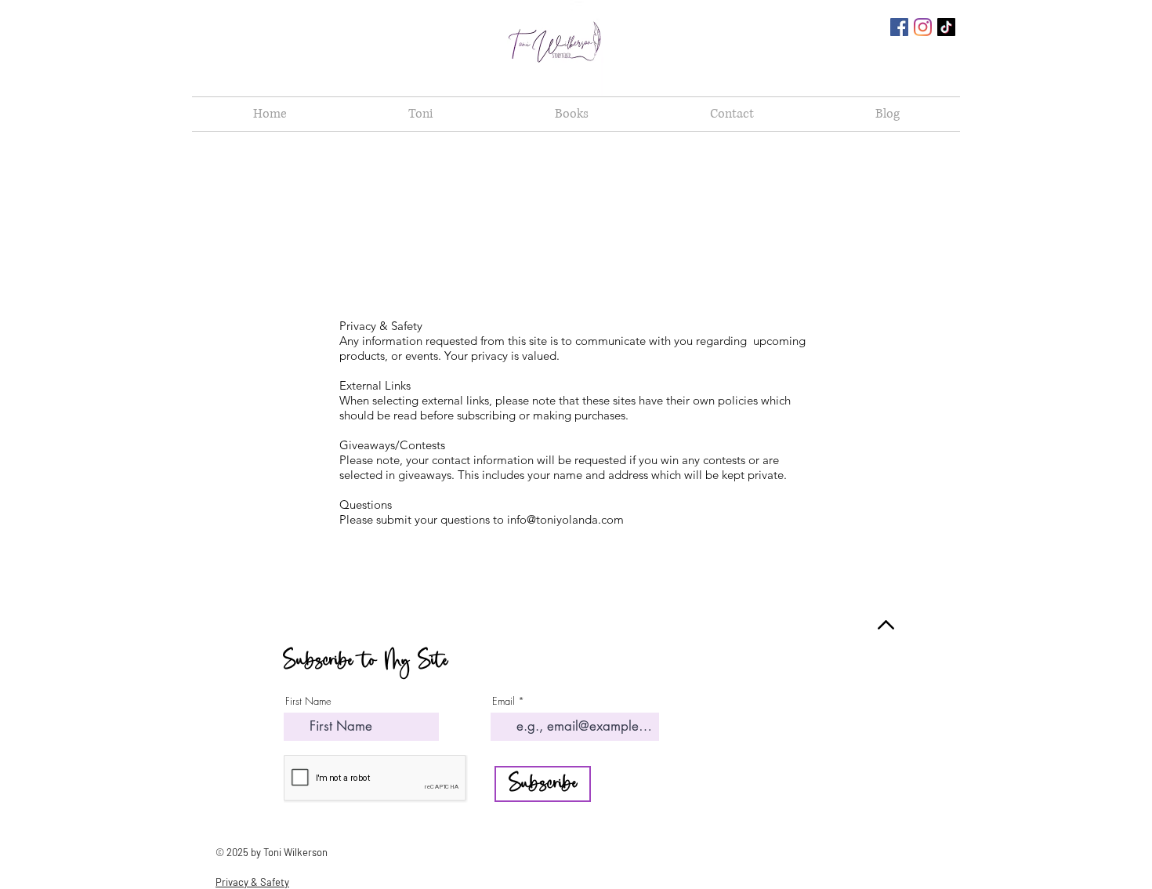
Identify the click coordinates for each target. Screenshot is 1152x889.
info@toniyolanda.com (565, 519)
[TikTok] (946, 27)
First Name (308, 701)
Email (503, 701)
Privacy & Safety (252, 882)
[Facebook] (899, 27)
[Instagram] (923, 27)
